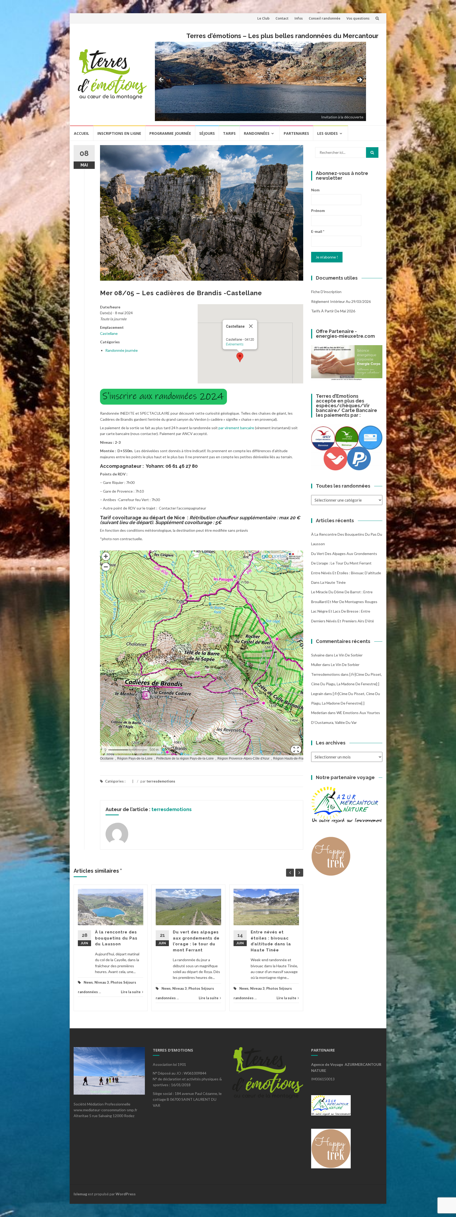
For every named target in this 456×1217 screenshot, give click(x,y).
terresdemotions (160, 781)
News (88, 982)
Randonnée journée (121, 350)
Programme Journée (170, 133)
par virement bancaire (236, 427)
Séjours (207, 133)
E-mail (317, 231)
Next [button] (359, 80)
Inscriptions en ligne (119, 133)
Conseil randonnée (324, 18)
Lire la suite (131, 992)
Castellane (109, 333)
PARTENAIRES (296, 133)
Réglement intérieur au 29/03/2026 (341, 301)
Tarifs (229, 133)
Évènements (235, 344)
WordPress (126, 1194)
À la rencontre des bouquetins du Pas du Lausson (116, 938)
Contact (282, 18)
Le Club (263, 18)
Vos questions (357, 18)
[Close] (251, 326)
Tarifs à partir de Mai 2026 (333, 311)
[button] (239, 357)
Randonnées (256, 133)
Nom (315, 190)
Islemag (80, 1194)
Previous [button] (161, 80)
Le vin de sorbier (348, 655)
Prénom (318, 210)
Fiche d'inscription (326, 291)
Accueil (81, 133)
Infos (298, 18)
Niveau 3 (101, 982)
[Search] (372, 152)
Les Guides (327, 133)
